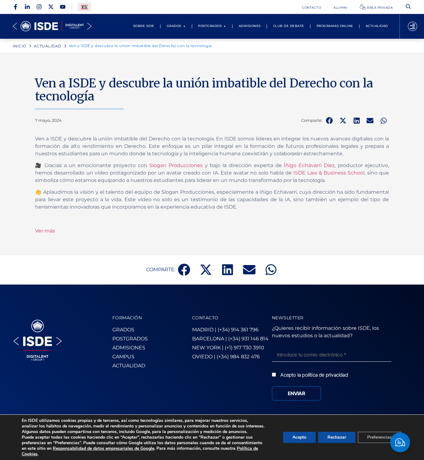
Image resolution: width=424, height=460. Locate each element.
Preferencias (379, 437)
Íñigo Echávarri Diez (309, 165)
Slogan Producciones (176, 165)
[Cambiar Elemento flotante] (400, 442)
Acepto (299, 437)
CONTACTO (205, 318)
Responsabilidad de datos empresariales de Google (103, 448)
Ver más (45, 231)
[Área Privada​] (362, 7)
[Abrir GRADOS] (184, 26)
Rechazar (336, 437)
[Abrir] (412, 26)
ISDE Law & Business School (328, 173)
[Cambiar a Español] (84, 6)
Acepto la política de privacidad (314, 375)
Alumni (340, 7)
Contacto (311, 7)
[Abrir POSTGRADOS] (224, 26)
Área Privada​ (380, 7)
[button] (329, 120)
